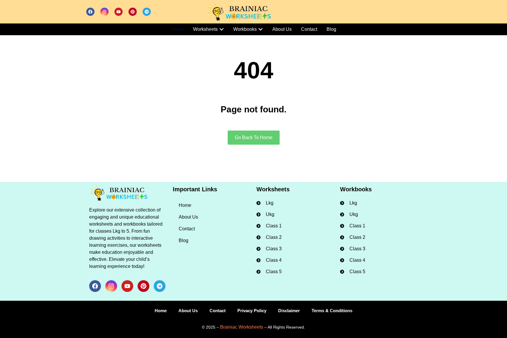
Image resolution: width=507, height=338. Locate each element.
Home (185, 205)
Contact (187, 228)
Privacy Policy (251, 310)
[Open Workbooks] (260, 29)
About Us (188, 216)
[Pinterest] (133, 12)
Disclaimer (289, 310)
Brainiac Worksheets (241, 327)
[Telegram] (147, 12)
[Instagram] (104, 12)
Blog (183, 240)
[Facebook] (90, 12)
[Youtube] (118, 12)
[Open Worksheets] (221, 29)
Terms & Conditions (332, 310)
